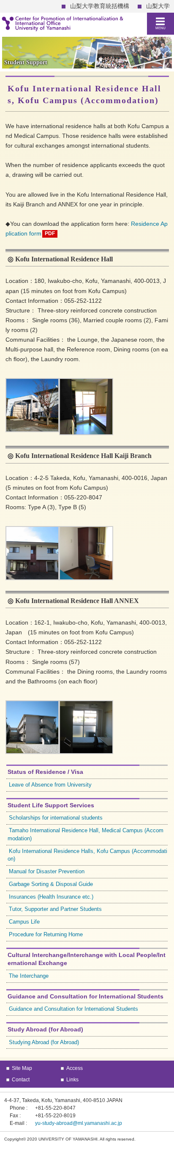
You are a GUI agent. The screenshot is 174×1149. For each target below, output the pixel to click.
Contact (21, 1080)
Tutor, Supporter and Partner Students (55, 909)
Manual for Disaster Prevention (46, 872)
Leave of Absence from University (50, 785)
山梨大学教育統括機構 (99, 6)
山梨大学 (158, 6)
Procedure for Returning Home (46, 935)
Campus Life (24, 922)
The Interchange (29, 976)
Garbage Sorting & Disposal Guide (51, 884)
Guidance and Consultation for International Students (73, 1009)
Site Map (22, 1068)
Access (74, 1068)
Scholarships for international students (56, 818)
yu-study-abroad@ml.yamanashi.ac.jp (78, 1123)
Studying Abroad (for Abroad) (44, 1042)
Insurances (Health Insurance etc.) (51, 897)
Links (72, 1080)
